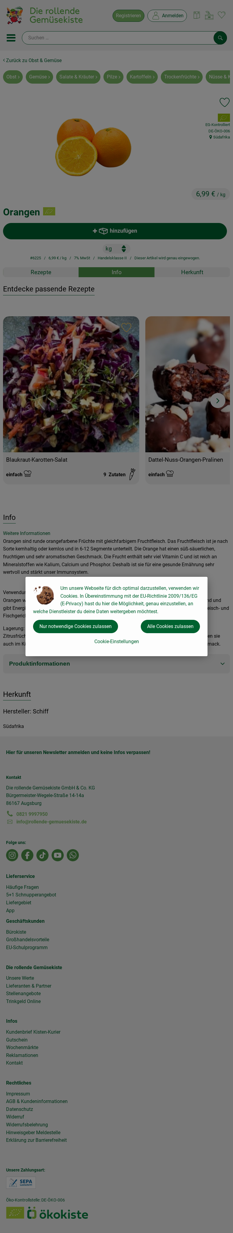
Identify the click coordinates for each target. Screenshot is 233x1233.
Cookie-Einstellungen (116, 641)
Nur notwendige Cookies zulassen (75, 626)
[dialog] (116, 616)
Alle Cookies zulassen (170, 626)
